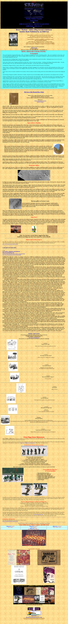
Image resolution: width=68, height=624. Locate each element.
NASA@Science (40, 102)
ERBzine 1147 (55, 526)
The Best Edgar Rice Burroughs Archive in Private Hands (14, 253)
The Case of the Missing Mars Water (34, 92)
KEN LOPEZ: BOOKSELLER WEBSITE (11, 251)
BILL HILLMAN (34, 615)
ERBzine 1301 (32, 528)
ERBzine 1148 (8, 526)
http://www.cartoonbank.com (34, 337)
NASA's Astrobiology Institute (40, 100)
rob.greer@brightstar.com (38, 514)
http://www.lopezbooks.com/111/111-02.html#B (12, 254)
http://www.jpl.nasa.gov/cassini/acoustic (10, 244)
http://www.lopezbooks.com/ (8, 252)
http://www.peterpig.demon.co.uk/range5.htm (10, 521)
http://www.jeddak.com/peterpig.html (27, 442)
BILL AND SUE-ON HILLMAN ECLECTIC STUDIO (34, 617)
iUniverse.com (34, 47)
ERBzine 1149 (31, 526)
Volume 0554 (34, 610)
